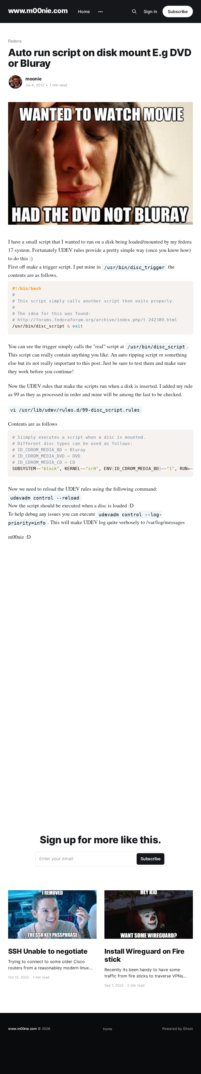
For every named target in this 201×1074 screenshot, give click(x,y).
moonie (33, 78)
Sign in (150, 11)
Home (84, 11)
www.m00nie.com (38, 11)
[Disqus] (100, 618)
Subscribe (178, 11)
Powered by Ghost (177, 1028)
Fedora (15, 41)
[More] (100, 12)
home (107, 1029)
